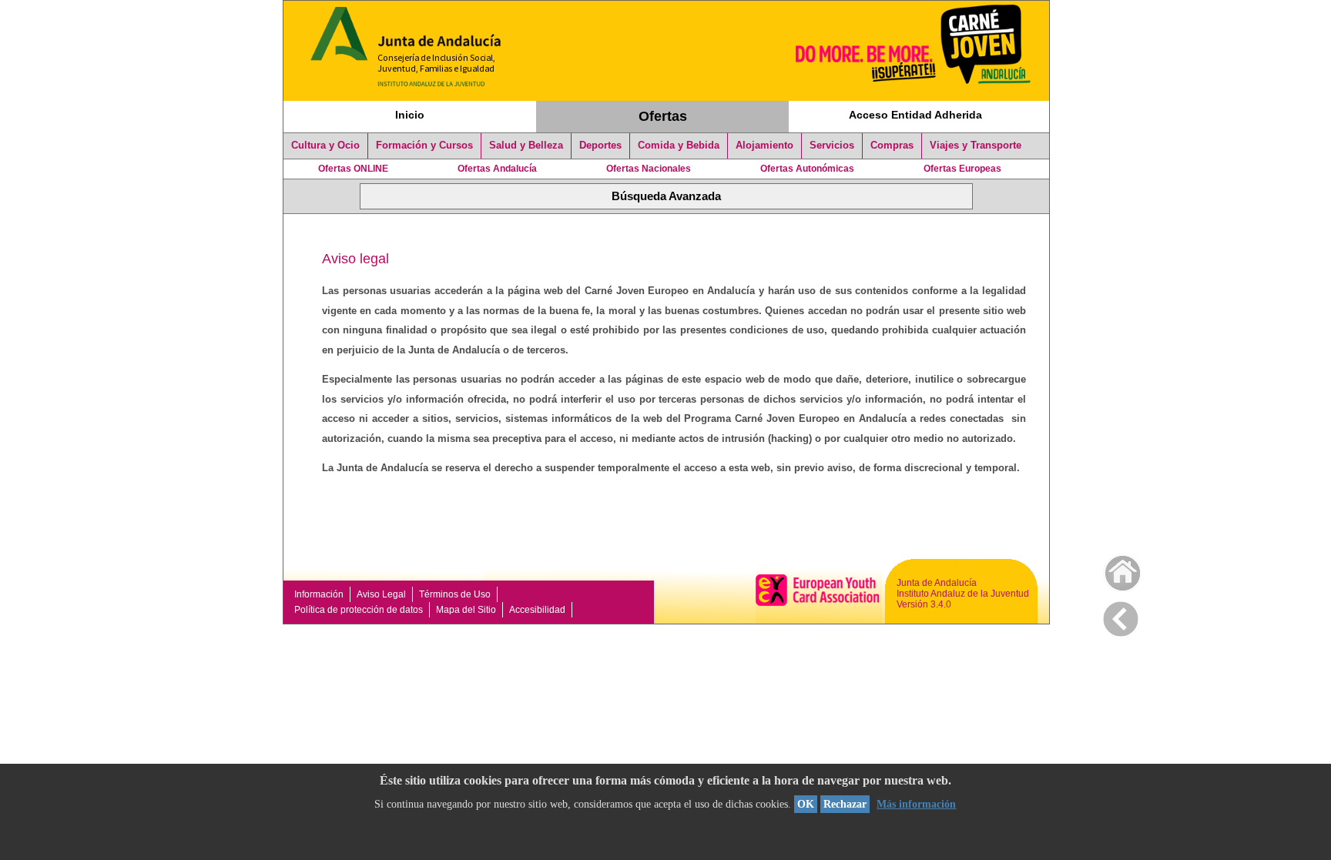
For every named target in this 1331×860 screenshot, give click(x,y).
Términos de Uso (455, 594)
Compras (892, 145)
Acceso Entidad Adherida (915, 115)
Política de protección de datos (358, 609)
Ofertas (663, 116)
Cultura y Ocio (325, 145)
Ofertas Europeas (962, 168)
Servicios (832, 145)
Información (319, 594)
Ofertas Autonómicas (807, 168)
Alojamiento (764, 145)
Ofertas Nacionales (648, 168)
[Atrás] (1121, 616)
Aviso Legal (381, 594)
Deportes (600, 145)
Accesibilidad (537, 609)
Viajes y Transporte (975, 145)
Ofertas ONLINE (353, 168)
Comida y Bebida (678, 145)
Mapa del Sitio (466, 609)
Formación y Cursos (424, 145)
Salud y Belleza (526, 145)
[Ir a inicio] (1112, 569)
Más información (916, 804)
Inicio (409, 115)
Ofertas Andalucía (497, 168)
